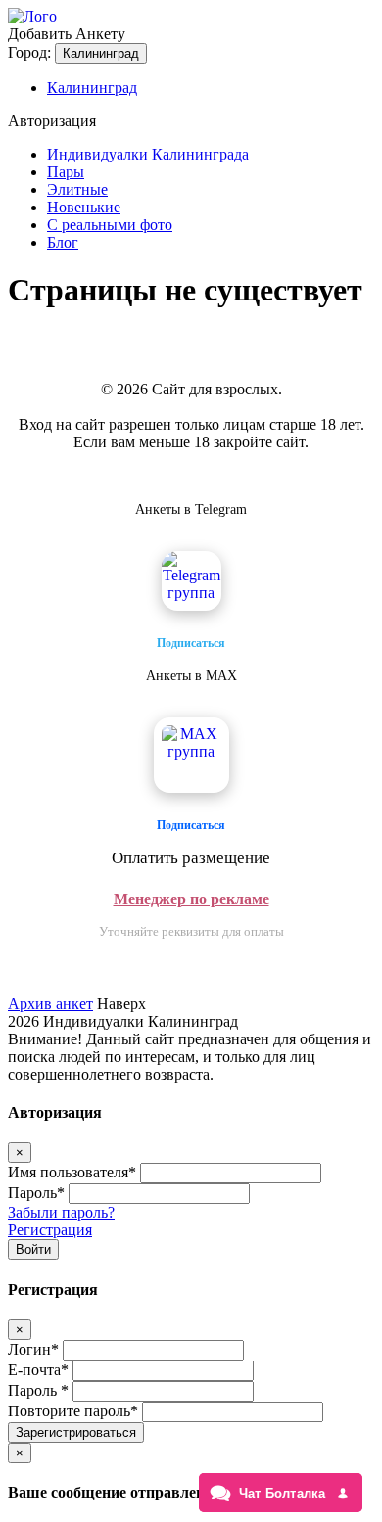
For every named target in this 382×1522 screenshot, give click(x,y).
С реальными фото (109, 224)
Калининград (101, 53)
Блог (62, 242)
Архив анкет (50, 1003)
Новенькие (83, 207)
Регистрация (50, 1230)
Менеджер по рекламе (191, 899)
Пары (65, 171)
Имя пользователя (72, 1172)
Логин (33, 1349)
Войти (33, 1249)
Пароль (36, 1192)
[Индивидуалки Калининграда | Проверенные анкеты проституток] (32, 16)
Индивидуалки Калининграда (148, 154)
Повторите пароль (73, 1411)
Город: (29, 52)
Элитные (77, 189)
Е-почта (38, 1369)
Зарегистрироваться (76, 1432)
